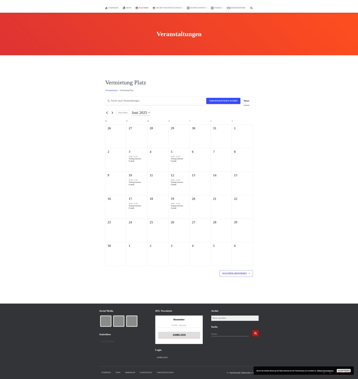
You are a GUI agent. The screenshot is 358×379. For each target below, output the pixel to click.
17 (130, 199)
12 (172, 175)
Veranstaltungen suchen (223, 101)
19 (172, 199)
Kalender (143, 8)
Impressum (130, 373)
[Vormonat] (107, 112)
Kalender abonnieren (234, 273)
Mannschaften (197, 8)
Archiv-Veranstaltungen (168, 8)
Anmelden (162, 357)
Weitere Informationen (325, 371)
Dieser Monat (122, 113)
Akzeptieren (344, 370)
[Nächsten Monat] (112, 112)
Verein (217, 8)
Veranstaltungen (111, 90)
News (128, 8)
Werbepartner (238, 8)
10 (130, 175)
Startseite (113, 8)
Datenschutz (146, 373)
